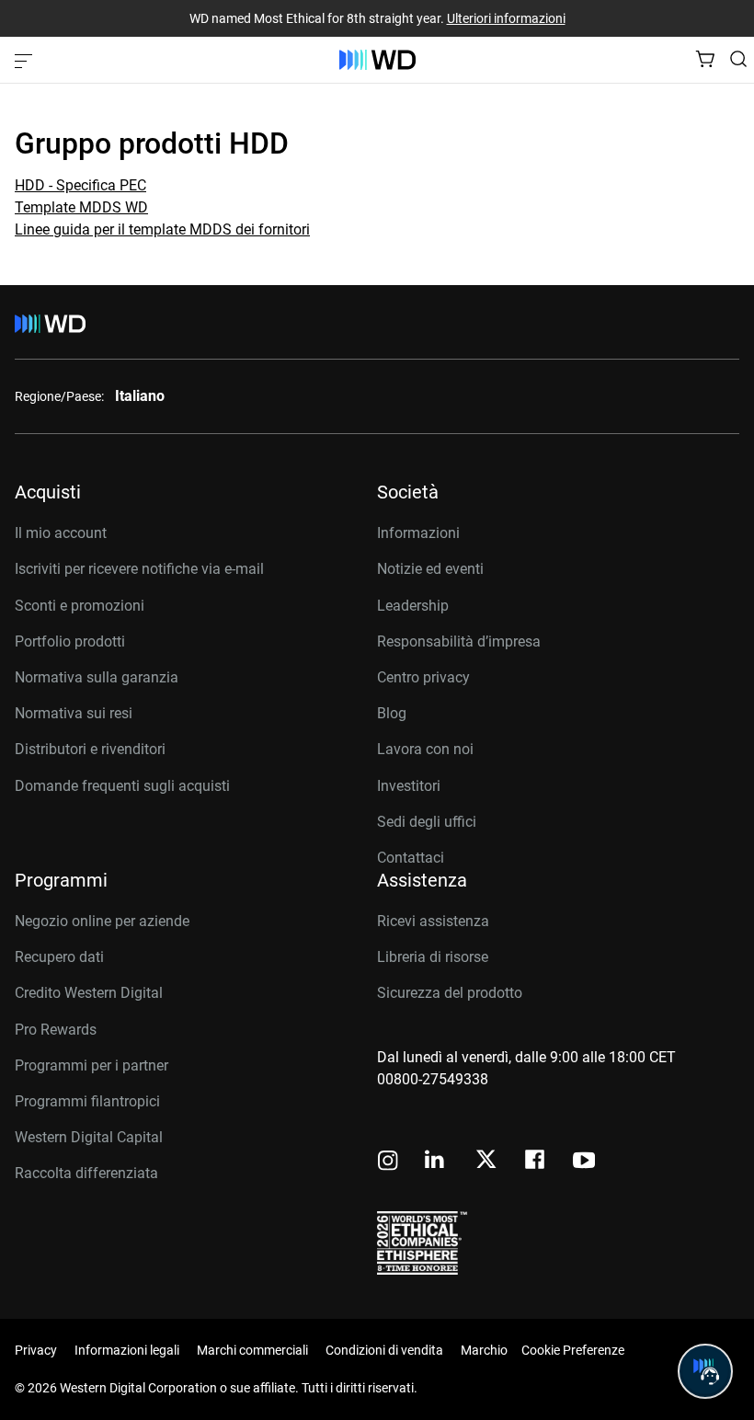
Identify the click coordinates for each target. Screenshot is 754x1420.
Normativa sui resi (73, 713)
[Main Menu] (25, 60)
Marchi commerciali (252, 1350)
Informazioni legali (126, 1350)
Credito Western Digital (89, 993)
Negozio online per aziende (102, 921)
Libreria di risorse (432, 957)
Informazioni (418, 533)
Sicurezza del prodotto (449, 993)
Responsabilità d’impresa (459, 641)
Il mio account (61, 533)
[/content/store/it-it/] (377, 60)
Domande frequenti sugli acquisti (122, 786)
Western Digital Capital (89, 1137)
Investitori (408, 786)
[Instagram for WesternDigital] (388, 1162)
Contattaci (410, 857)
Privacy (36, 1350)
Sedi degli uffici (426, 821)
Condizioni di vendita (384, 1350)
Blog (391, 713)
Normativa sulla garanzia (96, 677)
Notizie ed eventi (430, 569)
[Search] (738, 59)
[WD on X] (486, 1160)
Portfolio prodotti (70, 641)
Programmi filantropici (87, 1101)
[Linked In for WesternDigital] (436, 1162)
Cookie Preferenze (572, 1350)
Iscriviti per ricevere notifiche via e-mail (139, 569)
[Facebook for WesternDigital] (536, 1162)
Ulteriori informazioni (506, 18)
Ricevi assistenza (433, 921)
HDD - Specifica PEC (80, 185)
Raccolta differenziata (86, 1173)
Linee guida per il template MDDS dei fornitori (162, 229)
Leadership (413, 605)
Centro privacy (423, 677)
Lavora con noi (425, 749)
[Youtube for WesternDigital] (584, 1162)
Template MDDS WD (81, 207)
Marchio (484, 1350)
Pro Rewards (56, 1029)
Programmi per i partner (91, 1065)
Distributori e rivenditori (90, 749)
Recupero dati (59, 957)
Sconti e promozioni (79, 605)
